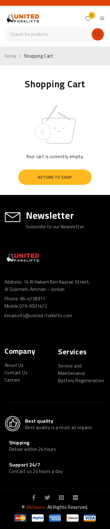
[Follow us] (47, 497)
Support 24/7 (24, 464)
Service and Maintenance (71, 369)
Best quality (39, 420)
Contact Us (16, 372)
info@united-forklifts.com (44, 315)
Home (11, 56)
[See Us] (61, 497)
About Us (14, 365)
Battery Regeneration (81, 380)
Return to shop (55, 177)
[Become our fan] (33, 497)
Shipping (19, 442)
